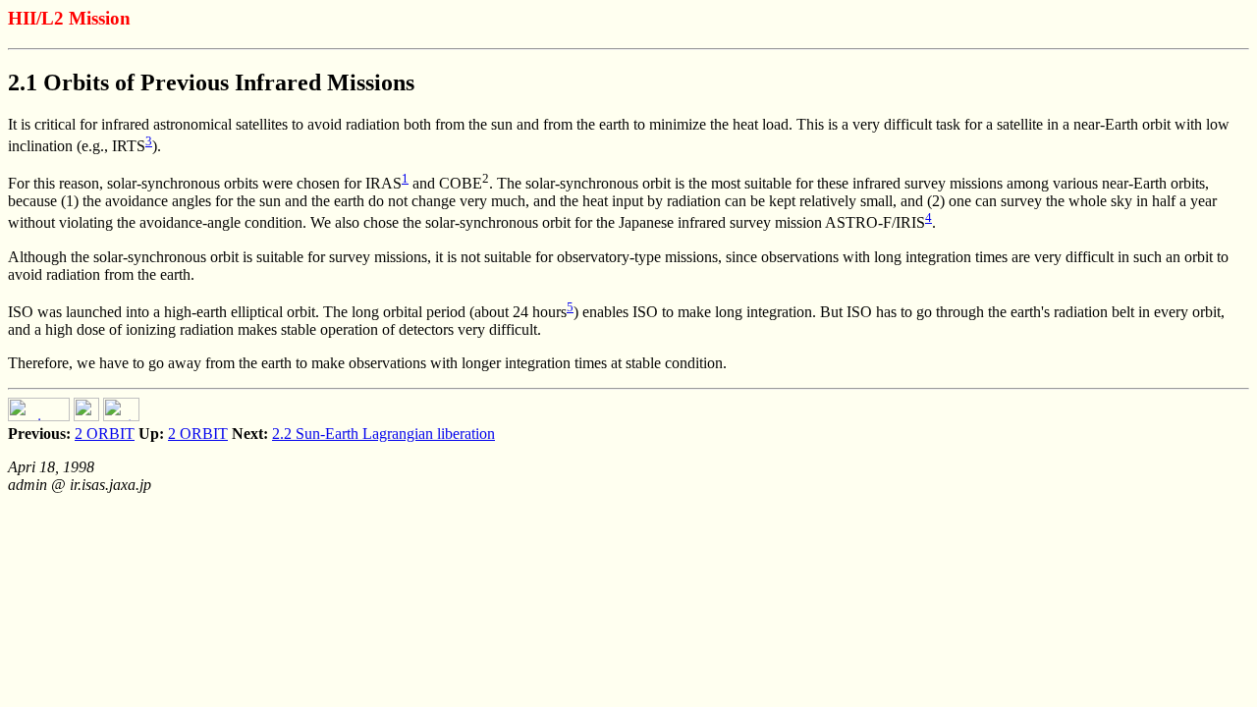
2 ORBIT (105, 433)
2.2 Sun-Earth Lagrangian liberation (383, 433)
